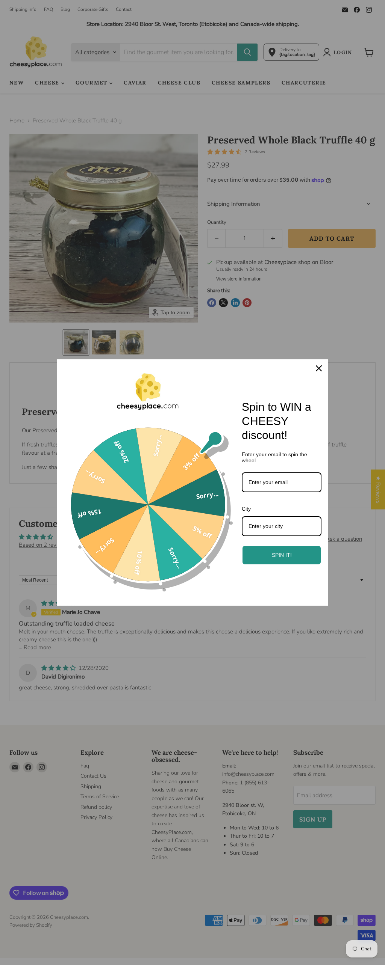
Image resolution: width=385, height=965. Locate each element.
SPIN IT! (282, 555)
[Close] (319, 368)
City (246, 509)
